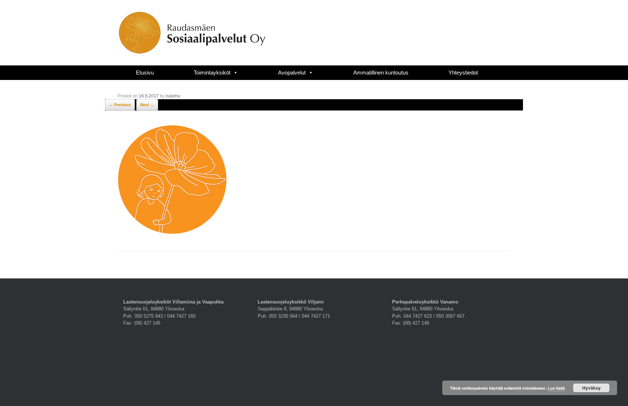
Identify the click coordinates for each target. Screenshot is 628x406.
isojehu (173, 96)
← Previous (120, 104)
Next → (147, 104)
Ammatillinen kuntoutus (380, 72)
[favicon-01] (172, 232)
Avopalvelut (292, 72)
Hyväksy (591, 388)
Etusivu (145, 72)
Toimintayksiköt (212, 72)
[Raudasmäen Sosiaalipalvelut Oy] (192, 33)
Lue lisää (556, 388)
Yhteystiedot (463, 72)
